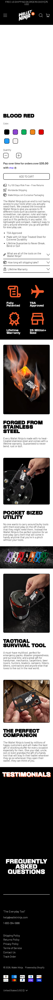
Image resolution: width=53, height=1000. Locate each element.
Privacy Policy (10, 943)
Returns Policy (11, 939)
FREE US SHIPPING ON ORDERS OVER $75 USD (26, 2)
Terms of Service (12, 948)
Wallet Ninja (17, 967)
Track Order (9, 956)
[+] (18, 155)
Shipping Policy (11, 935)
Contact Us (9, 952)
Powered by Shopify (34, 967)
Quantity (7, 150)
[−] (5, 155)
